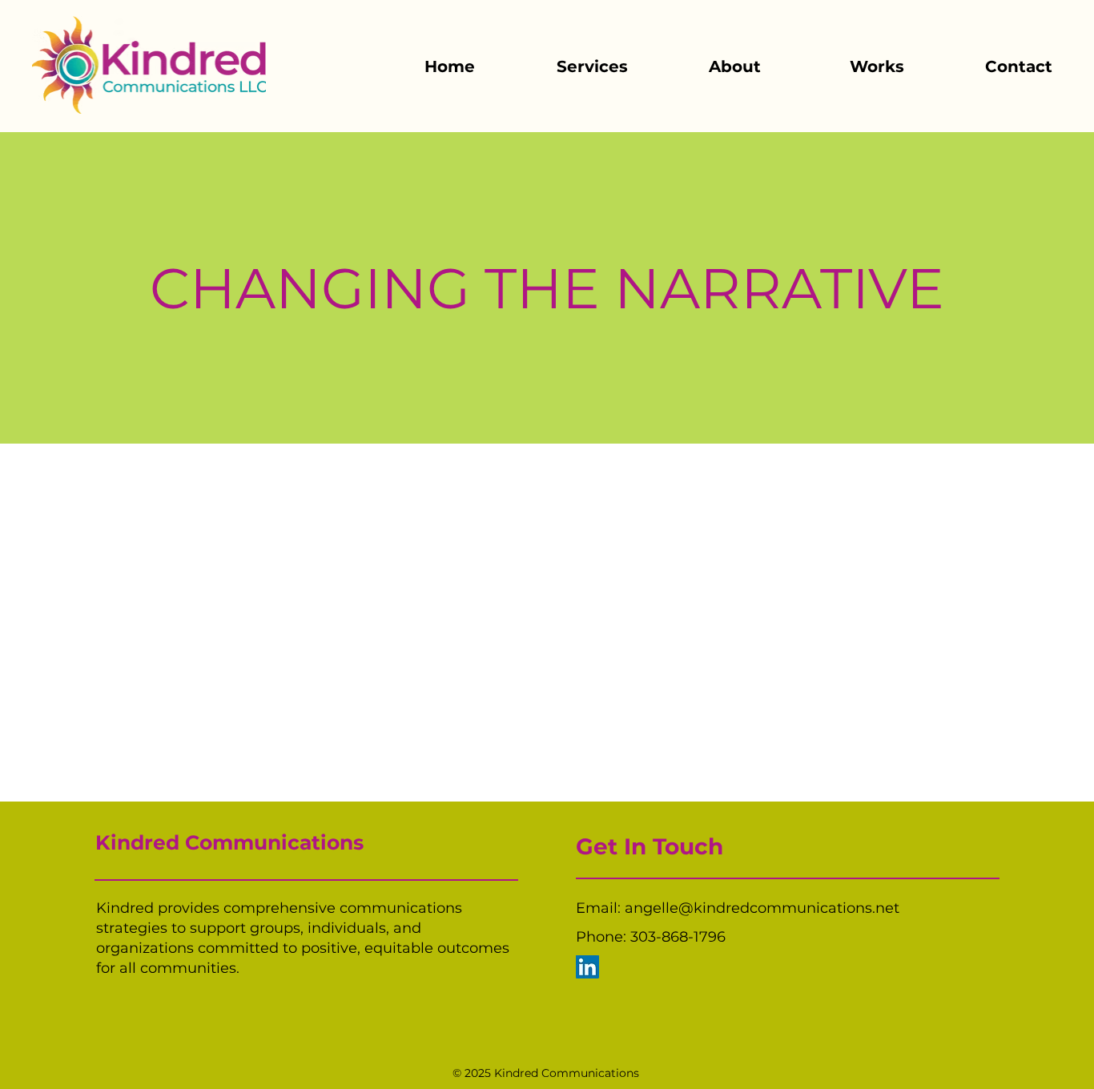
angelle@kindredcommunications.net (762, 908)
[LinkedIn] (587, 966)
